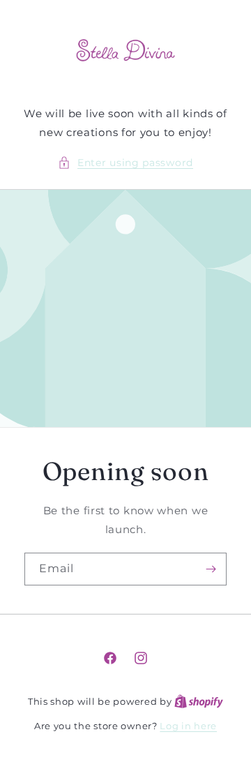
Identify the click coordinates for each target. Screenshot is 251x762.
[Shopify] (198, 701)
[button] (125, 163)
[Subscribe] (210, 569)
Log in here (188, 725)
